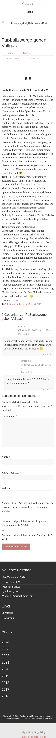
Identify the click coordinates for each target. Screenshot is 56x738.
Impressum (7, 612)
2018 (5, 683)
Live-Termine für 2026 (14, 577)
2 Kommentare (32, 58)
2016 (5, 696)
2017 (5, 689)
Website (6, 488)
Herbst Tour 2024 (11, 582)
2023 (5, 649)
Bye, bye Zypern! (11, 591)
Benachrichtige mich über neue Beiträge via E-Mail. (27, 537)
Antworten (46, 354)
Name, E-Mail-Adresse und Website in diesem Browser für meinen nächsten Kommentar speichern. (27, 507)
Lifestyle (26, 52)
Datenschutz (8, 617)
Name (6, 456)
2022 (5, 656)
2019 (5, 676)
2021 (5, 662)
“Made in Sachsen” (11, 586)
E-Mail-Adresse (11, 473)
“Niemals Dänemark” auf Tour (17, 595)
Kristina (9, 52)
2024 (5, 642)
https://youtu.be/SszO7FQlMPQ (25, 303)
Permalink (24, 334)
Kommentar (9, 415)
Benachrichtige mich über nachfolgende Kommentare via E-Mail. (24, 523)
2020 (5, 669)
